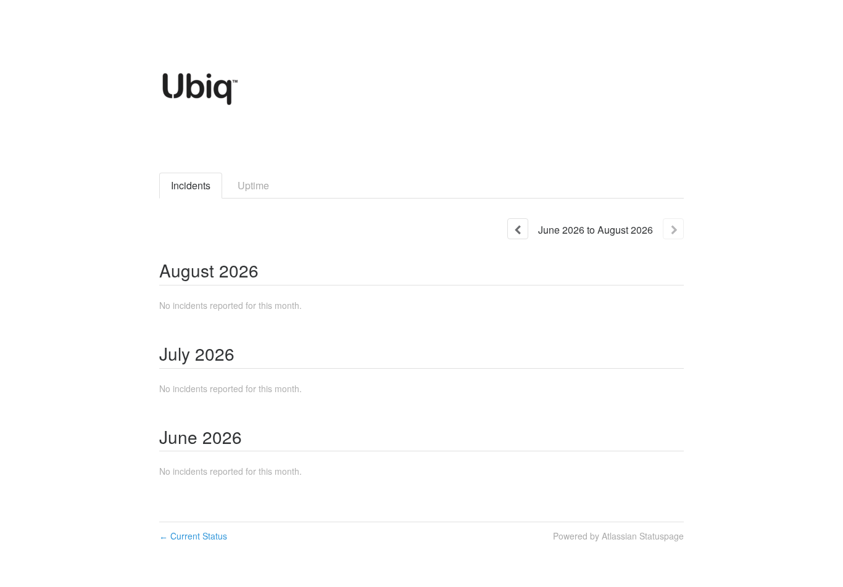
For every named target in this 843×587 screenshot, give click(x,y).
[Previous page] (517, 228)
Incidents (190, 185)
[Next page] (673, 228)
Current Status (193, 536)
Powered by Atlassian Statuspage (618, 536)
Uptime (253, 185)
